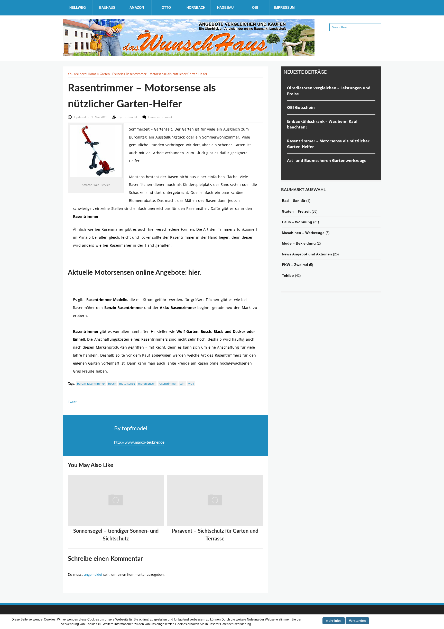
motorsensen (146, 383)
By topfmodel (130, 428)
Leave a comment (160, 117)
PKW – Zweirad (295, 265)
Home (92, 74)
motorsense (127, 383)
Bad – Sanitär (293, 201)
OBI (255, 8)
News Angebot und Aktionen (307, 254)
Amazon (137, 8)
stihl (182, 383)
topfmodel (130, 117)
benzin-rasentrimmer (91, 383)
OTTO (166, 8)
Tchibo (288, 275)
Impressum (284, 8)
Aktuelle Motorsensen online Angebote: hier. (134, 272)
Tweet (72, 402)
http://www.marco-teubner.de (139, 442)
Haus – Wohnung (297, 222)
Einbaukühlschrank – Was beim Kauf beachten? (322, 124)
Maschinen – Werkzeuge (303, 233)
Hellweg (77, 8)
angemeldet (93, 574)
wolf (191, 383)
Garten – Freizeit (296, 211)
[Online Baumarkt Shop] (188, 53)
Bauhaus (107, 8)
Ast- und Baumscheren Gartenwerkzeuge (326, 160)
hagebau (225, 8)
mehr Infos (333, 621)
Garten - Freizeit (111, 74)
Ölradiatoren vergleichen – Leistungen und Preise (329, 90)
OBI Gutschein (301, 107)
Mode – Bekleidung (299, 243)
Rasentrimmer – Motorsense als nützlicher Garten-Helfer (328, 143)
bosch (112, 383)
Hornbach (196, 8)
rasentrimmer (168, 383)
